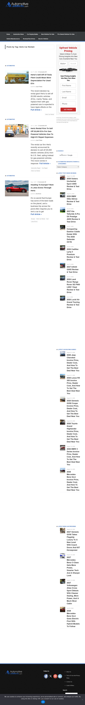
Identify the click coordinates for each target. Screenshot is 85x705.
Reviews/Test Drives (29, 39)
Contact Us (69, 681)
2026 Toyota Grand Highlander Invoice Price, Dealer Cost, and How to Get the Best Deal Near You (73, 432)
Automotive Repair (35, 168)
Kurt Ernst (38, 193)
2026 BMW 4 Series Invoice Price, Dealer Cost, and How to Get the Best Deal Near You (73, 457)
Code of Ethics (70, 685)
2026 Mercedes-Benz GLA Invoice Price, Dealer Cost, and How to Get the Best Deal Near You (73, 480)
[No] (82, 699)
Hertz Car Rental (49, 114)
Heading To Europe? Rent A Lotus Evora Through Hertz (42, 188)
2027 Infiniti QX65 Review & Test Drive (72, 269)
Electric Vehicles (43, 39)
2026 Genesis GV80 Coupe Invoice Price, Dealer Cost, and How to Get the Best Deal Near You (73, 408)
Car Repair (44, 168)
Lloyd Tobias (39, 86)
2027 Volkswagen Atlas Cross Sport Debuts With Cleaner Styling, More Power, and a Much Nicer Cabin (73, 593)
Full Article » (36, 109)
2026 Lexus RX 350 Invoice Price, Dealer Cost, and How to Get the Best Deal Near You (73, 385)
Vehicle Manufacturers (13, 39)
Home (8, 34)
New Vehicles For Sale (47, 34)
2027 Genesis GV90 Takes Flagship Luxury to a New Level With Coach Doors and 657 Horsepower (73, 540)
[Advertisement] (55, 17)
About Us (68, 672)
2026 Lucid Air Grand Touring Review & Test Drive (73, 303)
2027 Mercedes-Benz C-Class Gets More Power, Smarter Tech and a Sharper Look (73, 566)
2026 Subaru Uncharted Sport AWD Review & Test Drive (73, 183)
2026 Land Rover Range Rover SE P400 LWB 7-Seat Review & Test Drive (73, 286)
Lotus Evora (34, 221)
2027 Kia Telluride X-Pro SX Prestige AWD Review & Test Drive (73, 216)
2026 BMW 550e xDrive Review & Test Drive (73, 200)
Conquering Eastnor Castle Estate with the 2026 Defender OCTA (73, 235)
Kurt (47, 219)
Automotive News (18, 34)
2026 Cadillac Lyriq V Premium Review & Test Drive (73, 254)
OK (43, 702)
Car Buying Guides (32, 34)
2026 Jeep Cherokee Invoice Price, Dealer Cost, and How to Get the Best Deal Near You (73, 363)
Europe (33, 219)
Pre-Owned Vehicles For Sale (66, 34)
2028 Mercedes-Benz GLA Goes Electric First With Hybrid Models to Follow (73, 618)
